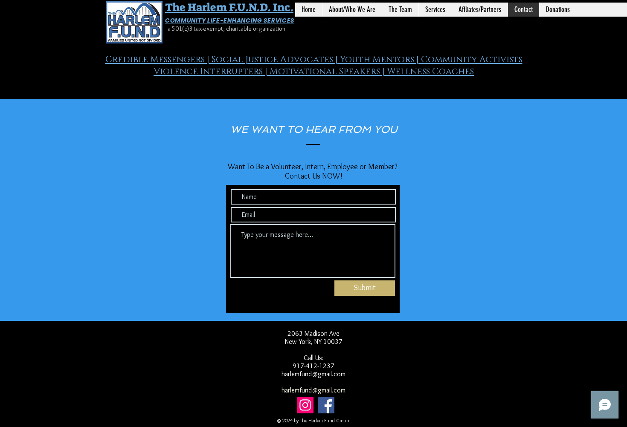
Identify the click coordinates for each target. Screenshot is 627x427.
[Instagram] (305, 405)
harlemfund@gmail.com (313, 374)
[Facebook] (326, 405)
